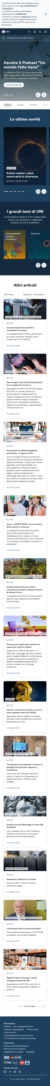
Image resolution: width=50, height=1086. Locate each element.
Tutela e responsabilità (14, 1029)
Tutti (8, 105)
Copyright (30, 1052)
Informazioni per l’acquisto (15, 1049)
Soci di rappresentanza (23, 1026)
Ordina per (27, 294)
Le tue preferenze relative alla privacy (20, 1038)
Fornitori (7, 1026)
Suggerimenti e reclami (13, 1052)
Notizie (33, 105)
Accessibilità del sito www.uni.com (18, 1035)
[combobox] (25, 38)
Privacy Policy (32, 1029)
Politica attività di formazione (16, 1046)
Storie (20, 105)
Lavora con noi (10, 1032)
